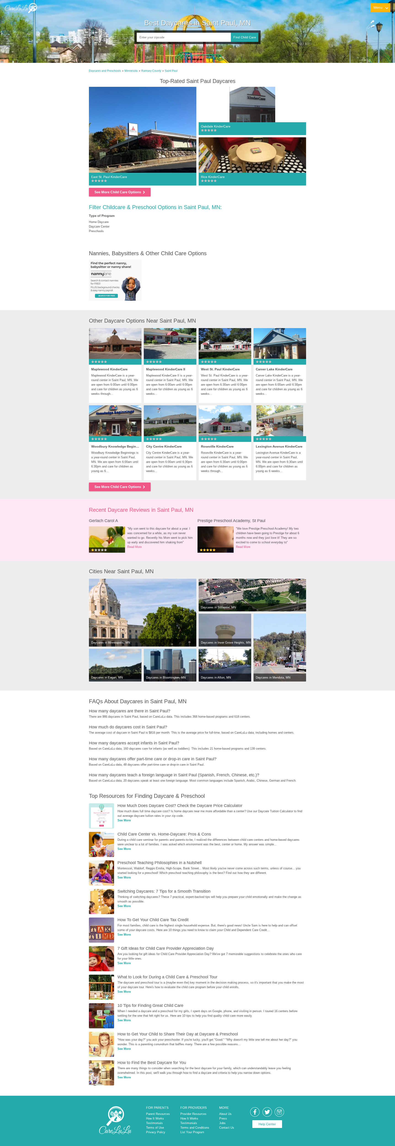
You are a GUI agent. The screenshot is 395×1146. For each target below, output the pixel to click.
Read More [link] (134, 547)
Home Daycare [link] (99, 222)
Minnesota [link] (131, 70)
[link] (21, 8)
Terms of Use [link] (155, 1127)
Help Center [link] (267, 1124)
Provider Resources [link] (193, 1114)
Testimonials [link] (154, 1123)
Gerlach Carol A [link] (103, 520)
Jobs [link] (222, 1123)
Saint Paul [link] (171, 70)
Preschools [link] (96, 231)
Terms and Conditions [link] (194, 1127)
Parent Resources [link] (158, 1114)
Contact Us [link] (226, 1127)
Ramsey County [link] (151, 70)
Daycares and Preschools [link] (105, 70)
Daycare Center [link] (99, 226)
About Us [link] (225, 1114)
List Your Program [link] (192, 1132)
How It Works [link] (155, 1118)
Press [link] (223, 1118)
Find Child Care (244, 37)
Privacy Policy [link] (155, 1132)
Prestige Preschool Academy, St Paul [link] (231, 520)
